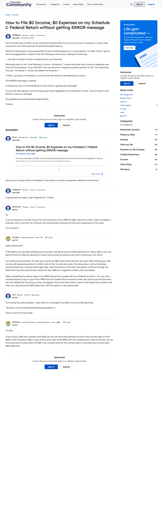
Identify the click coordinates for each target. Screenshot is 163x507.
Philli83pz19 (16, 35)
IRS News (138, 169)
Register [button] (66, 125)
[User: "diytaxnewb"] (8, 208)
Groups (123, 109)
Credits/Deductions (138, 154)
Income (138, 159)
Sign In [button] (51, 125)
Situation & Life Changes (138, 149)
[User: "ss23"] (8, 296)
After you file (138, 144)
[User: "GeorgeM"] (8, 238)
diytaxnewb (16, 207)
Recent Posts (125, 98)
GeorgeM (15, 237)
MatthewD (16, 322)
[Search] (131, 4)
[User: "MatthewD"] (8, 323)
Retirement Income (138, 129)
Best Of (123, 116)
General (138, 139)
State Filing (138, 164)
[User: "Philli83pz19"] (8, 36)
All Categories (126, 94)
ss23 (13, 295)
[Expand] (59, 169)
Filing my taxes (138, 134)
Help (122, 112)
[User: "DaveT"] (8, 138)
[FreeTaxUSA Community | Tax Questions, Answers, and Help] (19, 4)
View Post (95, 174)
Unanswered (138, 105)
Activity (123, 102)
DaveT (14, 137)
